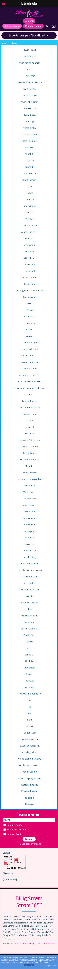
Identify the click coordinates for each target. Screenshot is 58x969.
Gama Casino (30, 414)
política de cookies (8, 962)
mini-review (30, 485)
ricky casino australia (30, 693)
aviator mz (29, 245)
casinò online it (30, 368)
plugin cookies (51, 966)
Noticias (29, 596)
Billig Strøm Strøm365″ (29, 902)
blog (29, 303)
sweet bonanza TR (30, 745)
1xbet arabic (29, 127)
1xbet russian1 (30, 180)
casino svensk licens (29, 375)
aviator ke (29, 238)
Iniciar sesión (34, 26)
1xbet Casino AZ (29, 140)
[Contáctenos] (53, 26)
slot (30, 713)
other (30, 609)
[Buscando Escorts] (29, 13)
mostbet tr (29, 583)
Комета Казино (29, 784)
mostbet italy (30, 557)
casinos (30, 394)
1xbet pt (29, 160)
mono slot (29, 511)
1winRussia (30, 108)
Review (29, 674)
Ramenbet (29, 667)
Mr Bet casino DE (30, 589)
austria (30, 212)
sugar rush (30, 732)
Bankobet (29, 264)
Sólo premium (14, 825)
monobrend (30, 524)
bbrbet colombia (29, 277)
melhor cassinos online (30, 479)
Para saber (29, 622)
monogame (30, 531)
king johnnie (29, 453)
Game (30, 420)
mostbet (29, 544)
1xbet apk (29, 121)
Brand (29, 310)
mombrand (30, 498)
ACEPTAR (29, 965)
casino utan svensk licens (29, 381)
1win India (29, 75)
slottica (30, 726)
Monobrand (29, 518)
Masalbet (30, 466)
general (30, 427)
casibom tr (29, 316)
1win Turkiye (30, 88)
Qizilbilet (29, 661)
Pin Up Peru (29, 635)
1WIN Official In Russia (30, 82)
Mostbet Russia (30, 576)
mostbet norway (25, 943)
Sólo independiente (16, 829)
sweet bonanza (30, 739)
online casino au (29, 602)
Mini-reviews (29, 492)
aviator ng (29, 251)
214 (30, 186)
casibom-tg (30, 323)
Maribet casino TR (29, 459)
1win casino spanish (29, 62)
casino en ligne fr (30, 349)
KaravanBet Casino (30, 440)
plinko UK (30, 654)
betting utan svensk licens (30, 290)
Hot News (29, 433)
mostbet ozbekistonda (30, 570)
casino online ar (29, 362)
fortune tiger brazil (30, 407)
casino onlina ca (29, 355)
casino (29, 329)
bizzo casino (29, 297)
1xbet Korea (29, 147)
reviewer (29, 687)
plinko (29, 648)
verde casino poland (29, 765)
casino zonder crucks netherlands (29, 388)
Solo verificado (14, 834)
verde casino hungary (29, 758)
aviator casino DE (30, 232)
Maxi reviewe (30, 472)
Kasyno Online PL (30, 446)
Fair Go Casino (29, 401)
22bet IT (29, 199)
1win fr (29, 69)
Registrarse (13, 26)
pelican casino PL (30, 628)
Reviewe (29, 680)
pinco (30, 641)
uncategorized (29, 752)
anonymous (30, 206)
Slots (29, 719)
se (30, 700)
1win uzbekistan (29, 101)
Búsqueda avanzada (30, 843)
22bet (30, 193)
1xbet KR (29, 153)
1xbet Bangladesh (29, 134)
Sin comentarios (46, 943)
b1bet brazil (29, 258)
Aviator (30, 219)
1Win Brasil (30, 49)
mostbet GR (30, 550)
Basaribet (30, 271)
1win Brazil (29, 56)
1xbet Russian (29, 173)
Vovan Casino (30, 771)
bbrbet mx (29, 284)
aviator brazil (30, 225)
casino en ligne (30, 342)
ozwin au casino (29, 615)
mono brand (29, 505)
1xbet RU (29, 166)
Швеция (29, 797)
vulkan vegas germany (30, 778)
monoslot (30, 537)
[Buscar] (47, 26)
